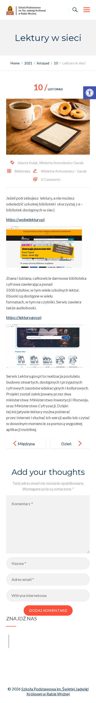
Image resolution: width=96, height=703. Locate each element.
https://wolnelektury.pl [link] (25, 219)
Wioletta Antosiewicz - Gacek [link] (64, 171)
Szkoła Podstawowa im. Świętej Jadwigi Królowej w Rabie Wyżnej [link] (55, 691)
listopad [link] (48, 89)
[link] (89, 92)
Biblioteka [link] (22, 171)
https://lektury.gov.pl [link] (23, 317)
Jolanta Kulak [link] (27, 163)
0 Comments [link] (51, 179)
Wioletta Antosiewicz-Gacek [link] (61, 163)
